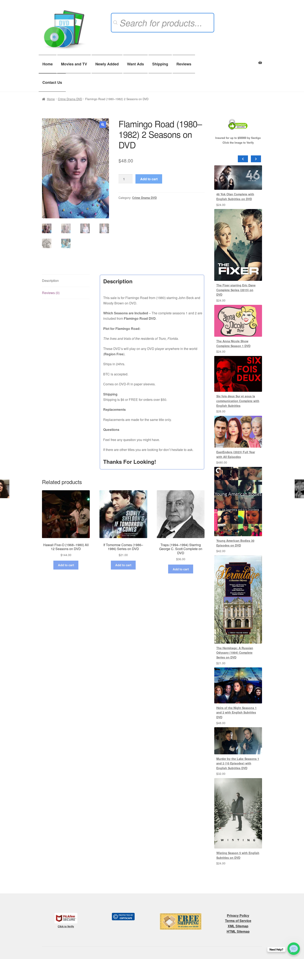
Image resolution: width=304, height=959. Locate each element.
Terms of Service (238, 920)
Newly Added (107, 64)
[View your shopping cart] (238, 60)
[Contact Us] (293, 948)
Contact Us (52, 82)
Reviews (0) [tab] (51, 292)
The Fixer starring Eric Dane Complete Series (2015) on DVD (236, 290)
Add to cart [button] (66, 565)
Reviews (183, 64)
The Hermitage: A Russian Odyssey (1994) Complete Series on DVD (234, 652)
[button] (102, 124)
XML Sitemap (238, 926)
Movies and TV (74, 64)
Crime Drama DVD (70, 99)
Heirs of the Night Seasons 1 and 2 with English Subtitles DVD (236, 712)
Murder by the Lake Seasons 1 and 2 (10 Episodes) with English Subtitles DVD (237, 763)
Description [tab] (50, 280)
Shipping (160, 64)
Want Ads (135, 64)
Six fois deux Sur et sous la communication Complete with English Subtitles (237, 400)
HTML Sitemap (238, 931)
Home (47, 64)
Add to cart (149, 179)
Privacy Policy (238, 915)
